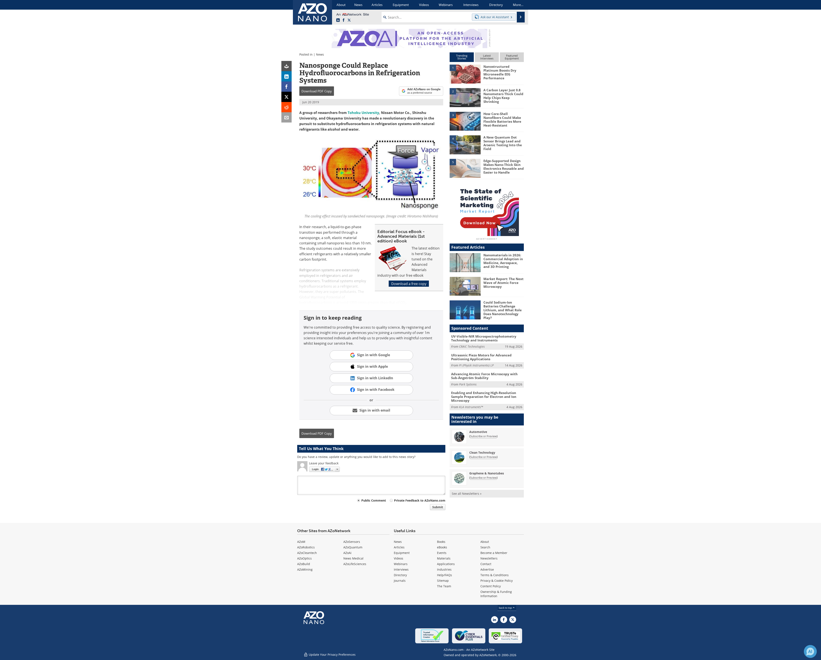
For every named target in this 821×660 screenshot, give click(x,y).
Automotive (478, 432)
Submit (437, 507)
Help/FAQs (444, 575)
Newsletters (489, 558)
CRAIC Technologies (472, 346)
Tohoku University (363, 112)
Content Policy (490, 586)
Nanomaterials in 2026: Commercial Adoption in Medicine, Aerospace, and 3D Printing (503, 261)
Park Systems (468, 384)
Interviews (401, 569)
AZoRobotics (306, 547)
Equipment (402, 553)
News (320, 54)
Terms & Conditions (494, 575)
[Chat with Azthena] (810, 651)
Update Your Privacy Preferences (332, 655)
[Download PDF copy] (286, 66)
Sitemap (443, 581)
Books (441, 542)
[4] (465, 144)
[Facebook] (286, 86)
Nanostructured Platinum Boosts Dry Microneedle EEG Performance (499, 72)
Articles (399, 547)
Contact (485, 564)
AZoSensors (351, 542)
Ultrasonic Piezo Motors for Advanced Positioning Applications (481, 357)
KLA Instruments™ (471, 407)
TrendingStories (461, 57)
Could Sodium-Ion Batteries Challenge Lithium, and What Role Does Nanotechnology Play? (502, 310)
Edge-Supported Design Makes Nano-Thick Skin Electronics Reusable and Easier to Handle (503, 166)
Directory (400, 575)
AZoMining (305, 569)
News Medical (353, 558)
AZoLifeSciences (354, 564)
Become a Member (493, 553)
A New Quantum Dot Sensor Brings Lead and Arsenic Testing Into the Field (502, 143)
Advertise (487, 569)
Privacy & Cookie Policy (496, 581)
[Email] (286, 117)
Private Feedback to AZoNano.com (419, 500)
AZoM (301, 542)
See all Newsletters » (466, 494)
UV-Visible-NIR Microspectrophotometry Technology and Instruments (483, 338)
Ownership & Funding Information (496, 594)
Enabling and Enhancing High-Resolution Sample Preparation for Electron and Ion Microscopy (483, 397)
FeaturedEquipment (512, 57)
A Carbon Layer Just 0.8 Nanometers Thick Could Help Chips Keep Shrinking (503, 96)
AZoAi (347, 553)
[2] (465, 97)
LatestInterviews (486, 57)
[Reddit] (286, 107)
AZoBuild (303, 564)
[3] (465, 121)
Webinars (401, 564)
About (484, 542)
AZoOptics (304, 558)
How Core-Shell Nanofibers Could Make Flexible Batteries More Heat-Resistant (502, 119)
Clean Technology (482, 452)
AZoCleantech (307, 553)
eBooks (442, 547)
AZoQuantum (352, 547)
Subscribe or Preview (483, 436)
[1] (465, 74)
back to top (505, 607)
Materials (443, 558)
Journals (400, 581)
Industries (444, 569)
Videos (398, 558)
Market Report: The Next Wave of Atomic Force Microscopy (503, 283)
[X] (286, 97)
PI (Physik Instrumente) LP (476, 365)
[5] (465, 168)
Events (441, 553)
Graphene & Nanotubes (486, 473)
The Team (444, 586)
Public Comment (373, 500)
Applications (446, 564)
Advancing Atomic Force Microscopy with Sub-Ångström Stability (484, 376)
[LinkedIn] (286, 76)
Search (485, 547)
